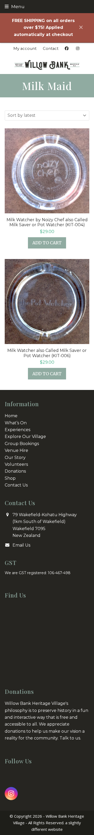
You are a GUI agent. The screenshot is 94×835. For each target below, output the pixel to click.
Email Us (21, 545)
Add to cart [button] (47, 242)
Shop (10, 478)
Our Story (15, 457)
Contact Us (16, 485)
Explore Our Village (25, 436)
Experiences (17, 429)
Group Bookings (22, 443)
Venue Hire (16, 450)
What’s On (16, 422)
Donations (15, 471)
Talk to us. (70, 738)
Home (11, 415)
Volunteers (16, 464)
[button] (15, 6)
